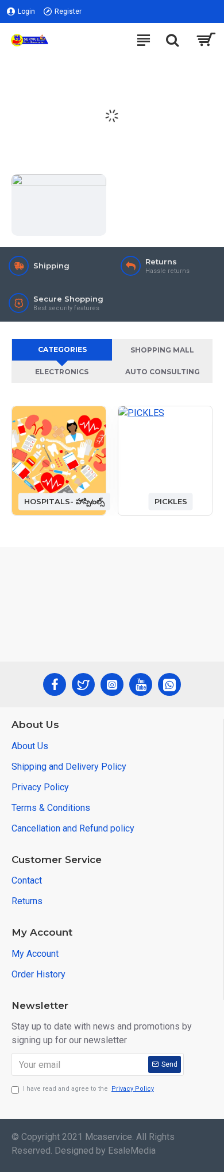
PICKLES (171, 501)
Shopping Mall (162, 350)
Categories (62, 349)
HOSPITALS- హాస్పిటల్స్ (64, 501)
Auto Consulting (162, 371)
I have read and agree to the (88, 1088)
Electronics (61, 371)
